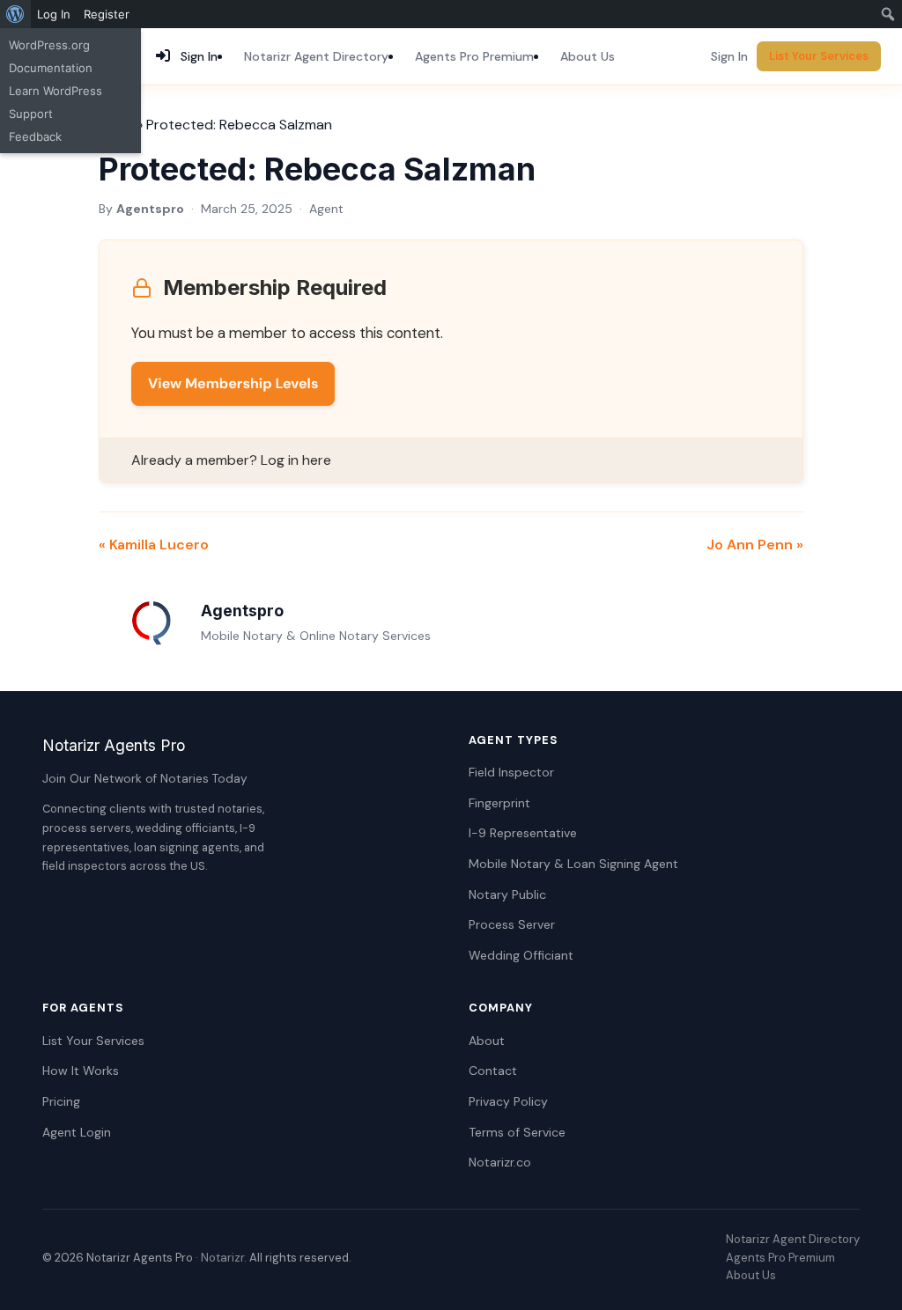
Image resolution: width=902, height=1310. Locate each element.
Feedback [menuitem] (35, 136)
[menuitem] (15, 14)
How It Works (80, 1070)
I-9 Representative (523, 833)
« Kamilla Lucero (154, 544)
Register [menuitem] (106, 14)
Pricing (61, 1101)
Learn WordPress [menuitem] (55, 91)
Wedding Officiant (521, 955)
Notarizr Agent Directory (316, 56)
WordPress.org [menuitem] (49, 45)
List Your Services (819, 55)
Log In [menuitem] (53, 14)
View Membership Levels (233, 383)
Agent (326, 209)
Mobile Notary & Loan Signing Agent (573, 864)
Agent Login (76, 1132)
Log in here (296, 460)
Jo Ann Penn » (754, 544)
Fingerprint (499, 803)
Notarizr (222, 1257)
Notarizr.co (500, 1162)
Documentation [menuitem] (50, 68)
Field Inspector (511, 772)
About (487, 1041)
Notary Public (507, 894)
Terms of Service (517, 1132)
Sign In (729, 56)
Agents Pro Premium (474, 56)
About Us (587, 56)
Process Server (512, 924)
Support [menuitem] (31, 114)
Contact (493, 1070)
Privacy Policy (508, 1101)
